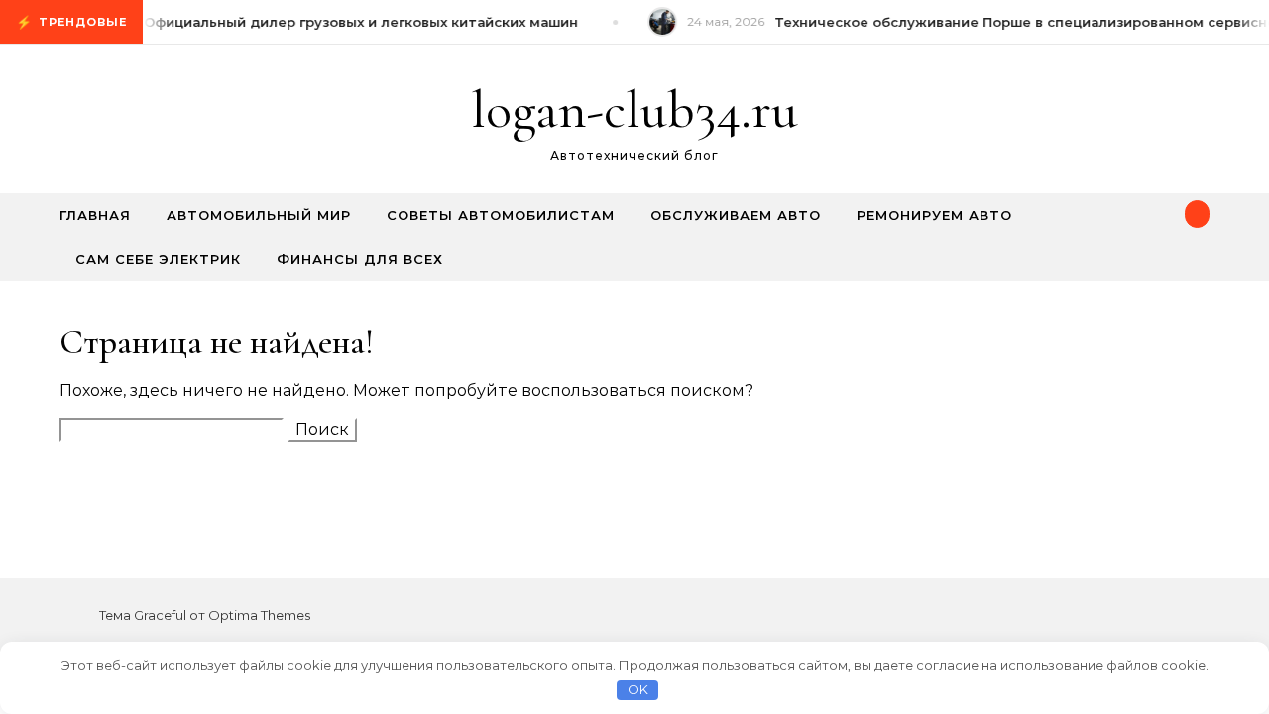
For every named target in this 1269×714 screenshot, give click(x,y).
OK (638, 689)
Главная (95, 215)
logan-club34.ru (634, 109)
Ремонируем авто (934, 215)
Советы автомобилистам (501, 215)
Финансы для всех (360, 259)
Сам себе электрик (158, 259)
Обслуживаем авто (735, 215)
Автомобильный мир (259, 215)
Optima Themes (259, 615)
